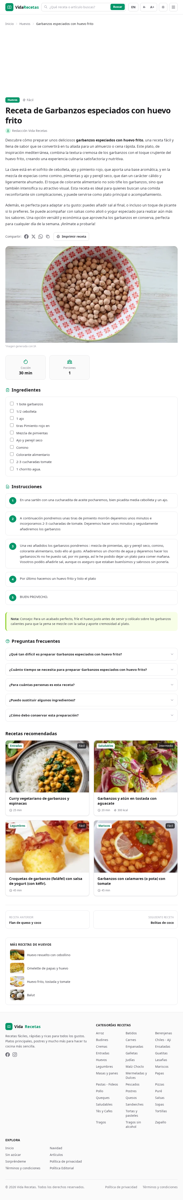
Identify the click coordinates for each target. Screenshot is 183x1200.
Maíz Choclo (135, 1066)
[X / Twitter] (33, 236)
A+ (152, 7)
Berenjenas (163, 1033)
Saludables (104, 1104)
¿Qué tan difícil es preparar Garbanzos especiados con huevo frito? (65, 654)
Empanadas (134, 1046)
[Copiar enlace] (48, 236)
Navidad (56, 1148)
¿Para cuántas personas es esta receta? (42, 684)
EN (133, 7)
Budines (102, 1040)
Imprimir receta (74, 236)
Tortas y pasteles (132, 1113)
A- (144, 7)
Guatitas (161, 1053)
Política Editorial (62, 1168)
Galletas (132, 1053)
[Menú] (173, 7)
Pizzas (159, 1084)
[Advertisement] (91, 61)
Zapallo (160, 1122)
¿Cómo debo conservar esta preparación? (44, 715)
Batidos (131, 1033)
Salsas (159, 1098)
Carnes (131, 1040)
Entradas (102, 1053)
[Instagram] (14, 1054)
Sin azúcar (13, 1155)
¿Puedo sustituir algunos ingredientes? (42, 700)
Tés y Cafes (104, 1111)
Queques (103, 1098)
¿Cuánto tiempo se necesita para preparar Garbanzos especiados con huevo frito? (78, 669)
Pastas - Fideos (107, 1084)
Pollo (99, 1091)
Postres (131, 1091)
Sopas (159, 1104)
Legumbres (104, 1066)
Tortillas (161, 1111)
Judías (130, 1060)
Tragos (101, 1122)
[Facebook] (26, 236)
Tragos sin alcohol (133, 1124)
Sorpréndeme (15, 1161)
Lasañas (161, 1060)
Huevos (24, 24)
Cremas (101, 1046)
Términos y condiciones (22, 1168)
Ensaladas (162, 1046)
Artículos (56, 1155)
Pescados (132, 1084)
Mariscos (161, 1066)
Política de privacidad (66, 1161)
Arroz (100, 1033)
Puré (158, 1091)
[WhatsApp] (40, 236)
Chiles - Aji (163, 1040)
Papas (159, 1073)
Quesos (131, 1098)
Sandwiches (134, 1104)
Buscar (117, 7)
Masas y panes (107, 1073)
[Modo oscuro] (163, 7)
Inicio (9, 24)
